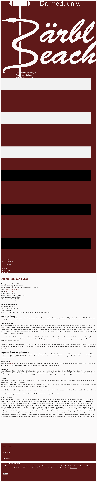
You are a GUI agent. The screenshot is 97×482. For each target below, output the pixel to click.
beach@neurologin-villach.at (14, 289)
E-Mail (11, 363)
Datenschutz (7, 458)
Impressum (6, 452)
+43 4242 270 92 (11, 291)
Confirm (5, 473)
